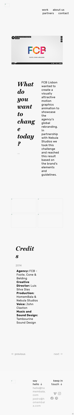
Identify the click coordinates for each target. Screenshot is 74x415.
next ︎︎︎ (58, 354)
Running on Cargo (72, 409)
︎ (61, 398)
